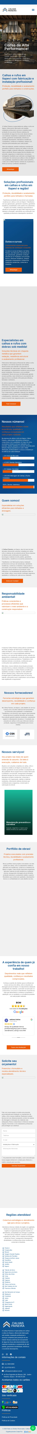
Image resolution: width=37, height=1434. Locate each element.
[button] (33, 10)
